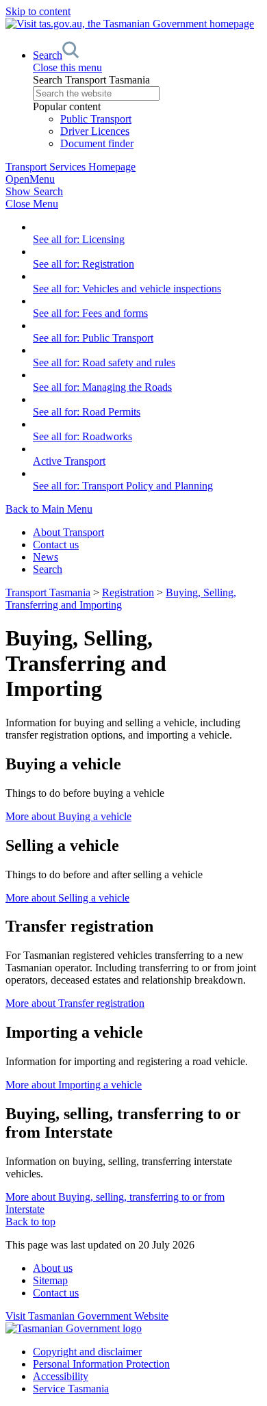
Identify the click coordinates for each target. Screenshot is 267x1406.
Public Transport (95, 119)
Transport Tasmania (47, 592)
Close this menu (67, 67)
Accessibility (60, 1376)
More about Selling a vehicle (67, 898)
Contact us (56, 544)
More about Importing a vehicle (73, 1084)
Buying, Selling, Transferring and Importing (120, 599)
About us (53, 1268)
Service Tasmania (71, 1388)
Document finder (97, 143)
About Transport (68, 532)
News (45, 557)
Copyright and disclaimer (87, 1351)
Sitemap (50, 1280)
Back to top (30, 1221)
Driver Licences (94, 131)
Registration (128, 592)
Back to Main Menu (48, 509)
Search (47, 569)
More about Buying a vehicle (68, 816)
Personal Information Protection (101, 1364)
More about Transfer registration (74, 1003)
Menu (30, 179)
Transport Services (70, 166)
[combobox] (147, 93)
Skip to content (38, 11)
